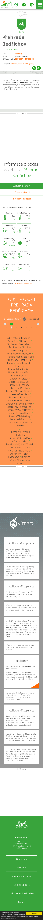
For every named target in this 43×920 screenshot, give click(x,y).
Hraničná (10, 356)
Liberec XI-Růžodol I (19, 397)
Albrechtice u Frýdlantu (19, 338)
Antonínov (13, 341)
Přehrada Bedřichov (14, 40)
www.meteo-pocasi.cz (23, 283)
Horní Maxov (13, 353)
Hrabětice (27, 353)
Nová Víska (24, 450)
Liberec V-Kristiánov (19, 384)
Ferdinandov (14, 347)
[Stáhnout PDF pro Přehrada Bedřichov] (34, 68)
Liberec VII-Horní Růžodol (19, 391)
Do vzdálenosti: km (12, 319)
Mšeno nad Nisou (20, 447)
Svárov (28, 460)
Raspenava (13, 456)
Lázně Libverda (23, 363)
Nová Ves (12, 450)
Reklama (21, 867)
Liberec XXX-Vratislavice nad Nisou (20, 424)
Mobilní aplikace (21, 884)
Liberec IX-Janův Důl (19, 381)
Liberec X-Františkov (19, 394)
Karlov (10, 363)
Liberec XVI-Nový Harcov (19, 413)
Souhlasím (34, 913)
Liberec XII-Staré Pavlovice (19, 400)
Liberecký (18, 54)
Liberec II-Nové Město (19, 372)
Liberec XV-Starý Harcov (19, 409)
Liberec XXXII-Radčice (20, 438)
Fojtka (14, 350)
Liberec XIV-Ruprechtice (19, 406)
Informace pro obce (21, 876)
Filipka (26, 347)
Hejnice (23, 350)
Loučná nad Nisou (19, 441)
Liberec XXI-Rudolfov (19, 419)
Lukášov (10, 444)
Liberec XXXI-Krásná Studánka (20, 433)
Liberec (19, 366)
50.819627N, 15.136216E (24, 59)
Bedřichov (25, 341)
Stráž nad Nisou (15, 460)
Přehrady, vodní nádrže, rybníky (22, 63)
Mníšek (29, 444)
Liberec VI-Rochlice (19, 388)
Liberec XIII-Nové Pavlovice (19, 403)
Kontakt (21, 902)
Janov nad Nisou (25, 356)
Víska (19, 463)
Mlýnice (20, 444)
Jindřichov (13, 359)
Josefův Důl (25, 359)
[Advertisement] (21, 137)
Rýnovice (25, 456)
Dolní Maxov (25, 344)
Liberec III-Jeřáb (19, 375)
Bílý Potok (12, 344)
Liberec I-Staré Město (19, 369)
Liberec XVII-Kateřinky (19, 416)
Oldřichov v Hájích (19, 453)
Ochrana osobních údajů (22, 893)
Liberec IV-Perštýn (19, 378)
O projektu (21, 859)
